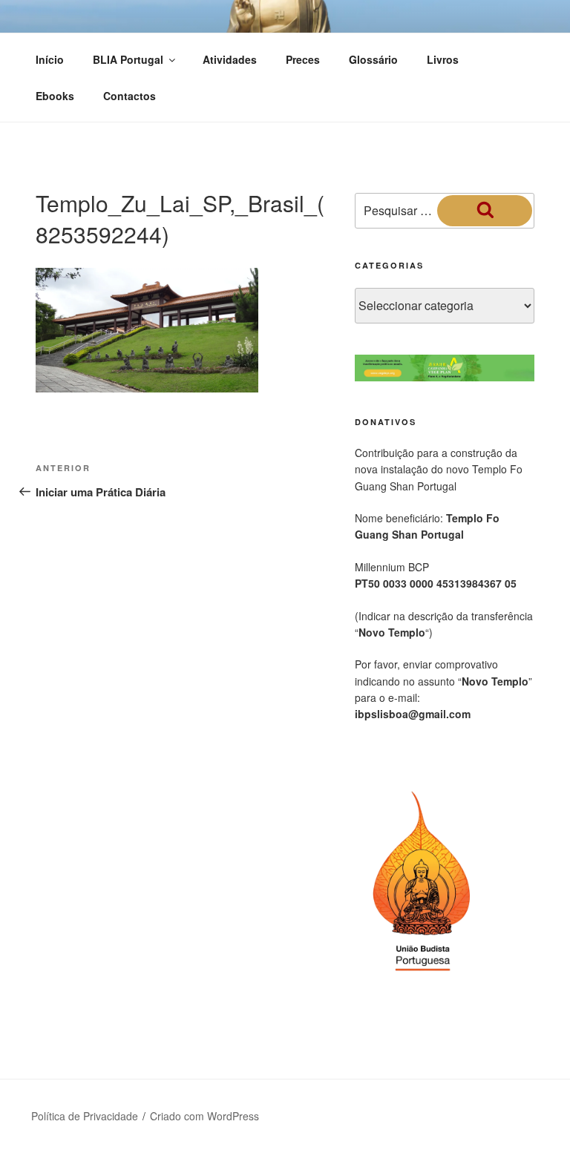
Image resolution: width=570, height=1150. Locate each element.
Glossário (373, 59)
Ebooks (55, 95)
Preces (303, 59)
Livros (443, 59)
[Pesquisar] (484, 210)
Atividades (230, 59)
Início (50, 59)
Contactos (129, 95)
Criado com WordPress (204, 1115)
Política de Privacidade (84, 1115)
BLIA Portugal (128, 59)
